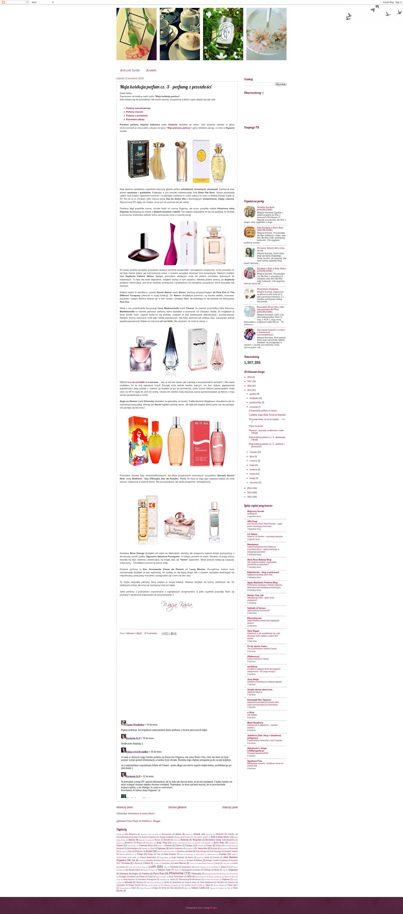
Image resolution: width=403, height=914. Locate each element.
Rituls (227, 877)
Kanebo (149, 860)
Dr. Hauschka (201, 848)
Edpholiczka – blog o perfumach (263, 572)
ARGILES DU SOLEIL (225, 834)
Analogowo (252, 514)
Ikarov (190, 857)
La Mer (156, 863)
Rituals (219, 877)
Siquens (139, 882)
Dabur (218, 846)
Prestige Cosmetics (127, 877)
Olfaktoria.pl (253, 656)
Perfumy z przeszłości (137, 115)
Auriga (162, 837)
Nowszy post (124, 807)
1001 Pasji (252, 521)
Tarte (146, 885)
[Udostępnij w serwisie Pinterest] (175, 633)
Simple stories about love (259, 689)
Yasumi (212, 888)
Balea (171, 837)
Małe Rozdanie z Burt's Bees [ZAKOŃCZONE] (270, 229)
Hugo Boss (164, 857)
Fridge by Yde (154, 854)
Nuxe (216, 870)
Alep (156, 834)
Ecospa (214, 848)
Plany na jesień (256, 426)
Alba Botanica (131, 834)
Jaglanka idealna (254, 692)
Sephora (226, 879)
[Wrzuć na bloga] (166, 633)
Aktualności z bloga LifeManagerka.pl (257, 749)
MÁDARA (174, 867)
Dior (152, 848)
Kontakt (151, 70)
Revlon (211, 877)
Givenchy (189, 854)
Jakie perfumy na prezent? (258, 610)
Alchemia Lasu (146, 834)
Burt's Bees (219, 842)
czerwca (254, 461)
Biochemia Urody (213, 840)
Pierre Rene (233, 874)
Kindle (181, 860)
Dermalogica (132, 848)
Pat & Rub (158, 873)
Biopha (119, 843)
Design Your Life (255, 595)
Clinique (189, 845)
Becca (157, 840)
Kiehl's (174, 860)
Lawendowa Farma (204, 863)
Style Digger (253, 631)
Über (134, 888)
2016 (249, 386)
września (254, 407)
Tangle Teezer (134, 885)
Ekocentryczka (254, 618)
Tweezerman (124, 888)
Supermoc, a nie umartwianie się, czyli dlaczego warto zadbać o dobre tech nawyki (263, 636)
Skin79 (149, 882)
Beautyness (252, 544)
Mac (165, 867)
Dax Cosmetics (230, 846)
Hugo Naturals (177, 857)
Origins (135, 873)
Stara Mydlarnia (206, 882)
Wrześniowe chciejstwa (267, 289)
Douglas (189, 848)
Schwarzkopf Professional (190, 879)
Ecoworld (234, 848)
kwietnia (254, 469)
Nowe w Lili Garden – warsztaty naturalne (265, 537)
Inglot (199, 857)
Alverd (188, 834)
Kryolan (234, 860)
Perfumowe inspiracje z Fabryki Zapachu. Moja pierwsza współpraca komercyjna (265, 586)
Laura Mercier (179, 863)
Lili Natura (252, 534)
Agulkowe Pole (254, 761)
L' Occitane (124, 863)
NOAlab (207, 870)
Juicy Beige (253, 679)
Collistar (200, 846)
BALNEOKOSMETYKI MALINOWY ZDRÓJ (192, 837)
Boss (190, 843)
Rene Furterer (201, 877)
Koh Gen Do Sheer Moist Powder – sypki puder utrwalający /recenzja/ (264, 525)
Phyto (224, 874)
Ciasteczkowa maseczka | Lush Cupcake (264, 740)
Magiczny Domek (255, 511)
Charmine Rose (146, 845)
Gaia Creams (170, 854)
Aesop (118, 834)
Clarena (168, 845)
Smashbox (177, 882)
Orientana (123, 873)
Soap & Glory (190, 882)
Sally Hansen (129, 879)
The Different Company (169, 885)
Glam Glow (200, 854)
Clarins (178, 845)
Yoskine (221, 888)
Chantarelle (132, 846)
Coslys (209, 845)
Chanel (119, 845)
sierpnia (253, 452)
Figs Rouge (201, 851)
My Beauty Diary (133, 870)
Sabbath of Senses (256, 608)
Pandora (146, 873)
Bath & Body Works (220, 837)
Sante (172, 879)
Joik (133, 860)
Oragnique (233, 870)
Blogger (213, 908)
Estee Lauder (162, 851)
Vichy (164, 888)
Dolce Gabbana (176, 848)
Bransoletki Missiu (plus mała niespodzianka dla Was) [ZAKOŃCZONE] (270, 309)
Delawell (120, 848)
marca (253, 474)
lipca (252, 456)
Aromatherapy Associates (127, 837)
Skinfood (158, 882)
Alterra (178, 834)
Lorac (130, 867)
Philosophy (196, 873)
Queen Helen (161, 877)
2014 (249, 488)
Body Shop (162, 842)
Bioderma (230, 840)
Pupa (150, 877)
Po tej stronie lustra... (257, 646)
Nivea (197, 870)
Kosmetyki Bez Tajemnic (259, 700)
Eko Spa (122, 851)
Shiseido (128, 882)
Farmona (181, 851)
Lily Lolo (226, 863)
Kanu (158, 860)
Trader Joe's (232, 885)
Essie (149, 851)
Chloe (160, 846)
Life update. (252, 715)
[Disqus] (177, 677)
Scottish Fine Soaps (211, 879)
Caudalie (232, 843)
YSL (228, 888)
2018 (249, 377)
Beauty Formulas (145, 840)
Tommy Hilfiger (218, 885)
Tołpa (207, 885)
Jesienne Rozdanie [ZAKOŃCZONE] (265, 208)
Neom (176, 870)
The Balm (154, 885)
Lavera (192, 863)
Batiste (132, 840)
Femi (190, 851)
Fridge (140, 854)
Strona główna (177, 807)
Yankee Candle (198, 888)
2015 (249, 390)
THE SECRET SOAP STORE (191, 885)
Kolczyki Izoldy (130, 70)
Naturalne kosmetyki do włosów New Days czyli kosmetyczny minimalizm (263, 703)
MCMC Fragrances (201, 867)
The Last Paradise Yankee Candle (262, 649)
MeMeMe (214, 867)
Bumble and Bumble (202, 843)
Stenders (221, 882)
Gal (181, 854)
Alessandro (167, 834)
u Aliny (250, 712)
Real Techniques (176, 877)
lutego (253, 478)
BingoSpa (197, 840)
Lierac (217, 863)
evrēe (172, 851)
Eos (130, 851)
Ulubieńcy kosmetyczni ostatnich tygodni (264, 682)
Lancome (166, 863)
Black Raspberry (255, 723)
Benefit (167, 840)
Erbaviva (139, 851)
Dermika (145, 848)
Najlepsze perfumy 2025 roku (259, 575)
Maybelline (186, 867)
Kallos (141, 860)
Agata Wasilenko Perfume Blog (262, 582)
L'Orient (146, 863)
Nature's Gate (164, 870)
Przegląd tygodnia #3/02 (257, 753)
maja (252, 465)
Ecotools (224, 848)
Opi (224, 870)
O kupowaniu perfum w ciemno (263, 410)
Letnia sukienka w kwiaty (258, 659)
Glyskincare (211, 854)
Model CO (225, 867)
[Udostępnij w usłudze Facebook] (172, 633)
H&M (233, 854)
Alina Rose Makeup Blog (259, 560)
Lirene (122, 867)
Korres (199, 860)
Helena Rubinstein (148, 857)
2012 (249, 497)
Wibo (186, 888)
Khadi (166, 860)
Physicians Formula (212, 874)
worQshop (252, 666)
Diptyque (161, 848)
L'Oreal (136, 863)
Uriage (155, 888)
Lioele (235, 863)
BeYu (175, 840)
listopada (254, 398)
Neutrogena (187, 870)
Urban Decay (144, 888)
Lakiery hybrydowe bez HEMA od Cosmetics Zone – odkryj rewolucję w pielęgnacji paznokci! (263, 549)
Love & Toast (140, 867)
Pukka (142, 877)
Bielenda (185, 840)
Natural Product (149, 870)
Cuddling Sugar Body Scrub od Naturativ (267, 415)
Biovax (139, 843)
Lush (152, 866)
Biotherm (129, 843)
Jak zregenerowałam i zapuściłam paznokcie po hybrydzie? (261, 563)
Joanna (216, 857)
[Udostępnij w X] (169, 633)
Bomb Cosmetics (178, 843)
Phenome (176, 873)
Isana (206, 857)
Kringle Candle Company (217, 860)
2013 (249, 492)
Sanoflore (163, 879)
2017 (249, 381)
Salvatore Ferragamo (147, 879)
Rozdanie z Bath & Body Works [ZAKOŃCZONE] (271, 269)
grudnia (253, 394)
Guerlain (223, 854)
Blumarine (149, 843)
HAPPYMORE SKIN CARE (126, 857)
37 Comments (150, 633)
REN (189, 876)
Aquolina (209, 834)
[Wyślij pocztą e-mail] (163, 633)
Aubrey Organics (149, 837)
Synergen (120, 885)
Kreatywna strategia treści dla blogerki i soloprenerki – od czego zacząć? (264, 670)
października (256, 402)
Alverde (196, 834)
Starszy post (230, 807)
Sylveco (231, 882)
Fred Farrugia (215, 851)
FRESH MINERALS (126, 854)
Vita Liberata (175, 888)
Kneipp (190, 860)
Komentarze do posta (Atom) (141, 813)
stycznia (254, 482)
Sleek (166, 882)
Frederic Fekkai (231, 851)
